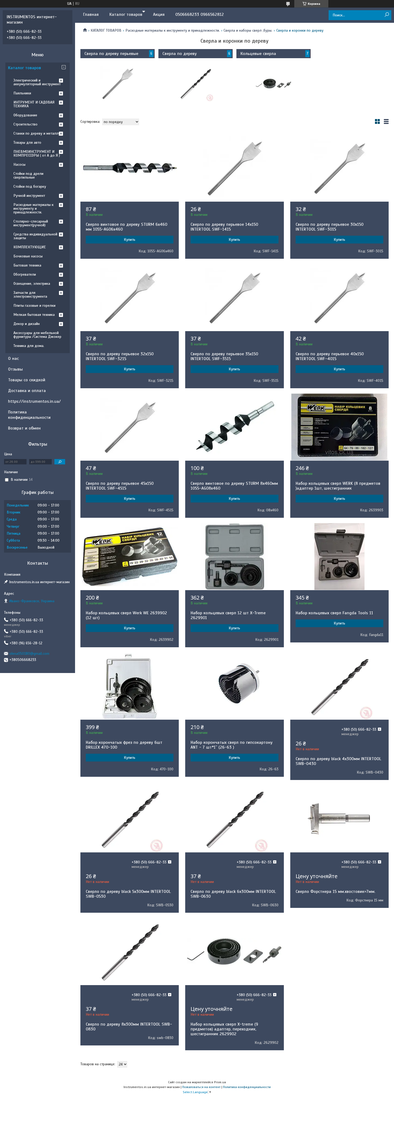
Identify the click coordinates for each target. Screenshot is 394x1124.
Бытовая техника (27, 265)
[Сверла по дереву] (195, 83)
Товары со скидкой (26, 380)
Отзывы (15, 369)
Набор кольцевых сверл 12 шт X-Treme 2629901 (228, 615)
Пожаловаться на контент (201, 1087)
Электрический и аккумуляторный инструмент (37, 82)
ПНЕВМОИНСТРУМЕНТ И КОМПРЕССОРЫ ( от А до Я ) (36, 153)
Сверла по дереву (179, 53)
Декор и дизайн (26, 323)
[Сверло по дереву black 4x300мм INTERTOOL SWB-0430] (339, 686)
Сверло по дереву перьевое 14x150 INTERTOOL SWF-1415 (224, 227)
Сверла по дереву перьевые (111, 53)
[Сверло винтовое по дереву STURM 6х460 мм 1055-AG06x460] (129, 168)
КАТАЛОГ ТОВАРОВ (106, 30)
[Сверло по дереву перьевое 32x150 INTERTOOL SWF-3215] (129, 297)
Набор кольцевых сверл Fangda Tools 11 (334, 613)
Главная (91, 14)
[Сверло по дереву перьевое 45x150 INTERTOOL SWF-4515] (129, 427)
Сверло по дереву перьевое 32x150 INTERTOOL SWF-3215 (120, 356)
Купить (129, 239)
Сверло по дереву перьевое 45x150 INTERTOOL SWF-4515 (120, 486)
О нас (13, 358)
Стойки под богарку (29, 186)
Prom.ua (220, 1082)
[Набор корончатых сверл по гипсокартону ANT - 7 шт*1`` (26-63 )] (234, 686)
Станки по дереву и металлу (36, 133)
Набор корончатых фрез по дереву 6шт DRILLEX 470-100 (124, 745)
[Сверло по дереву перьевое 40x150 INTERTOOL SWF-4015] (339, 297)
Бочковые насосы (28, 256)
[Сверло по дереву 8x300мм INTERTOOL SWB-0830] (129, 951)
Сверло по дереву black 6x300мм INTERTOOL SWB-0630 (233, 894)
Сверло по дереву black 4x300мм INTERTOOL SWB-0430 (338, 761)
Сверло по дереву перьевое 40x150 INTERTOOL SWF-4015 (330, 356)
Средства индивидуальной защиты (35, 236)
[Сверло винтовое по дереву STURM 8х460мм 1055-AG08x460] (234, 427)
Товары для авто (27, 142)
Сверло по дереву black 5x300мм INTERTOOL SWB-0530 (128, 894)
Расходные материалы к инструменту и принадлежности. (172, 30)
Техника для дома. (28, 345)
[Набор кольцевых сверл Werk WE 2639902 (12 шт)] (129, 556)
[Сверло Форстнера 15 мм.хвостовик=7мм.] (339, 818)
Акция (159, 14)
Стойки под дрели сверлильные (28, 175)
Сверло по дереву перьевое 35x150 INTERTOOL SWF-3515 (224, 356)
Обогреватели (24, 274)
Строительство (25, 124)
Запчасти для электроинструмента (30, 294)
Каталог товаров (125, 14)
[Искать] (386, 15)
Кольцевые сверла (258, 53)
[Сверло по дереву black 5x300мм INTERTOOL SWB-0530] (129, 818)
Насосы (19, 164)
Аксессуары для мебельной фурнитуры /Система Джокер (37, 335)
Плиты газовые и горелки (34, 305)
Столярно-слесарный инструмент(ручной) (30, 223)
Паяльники (22, 93)
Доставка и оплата (27, 390)
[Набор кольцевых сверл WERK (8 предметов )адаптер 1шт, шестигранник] (339, 427)
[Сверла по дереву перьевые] (117, 83)
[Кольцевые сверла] (273, 83)
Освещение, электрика (31, 283)
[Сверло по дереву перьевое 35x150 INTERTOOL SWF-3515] (234, 297)
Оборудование (25, 115)
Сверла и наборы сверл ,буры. (248, 30)
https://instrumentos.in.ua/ (34, 401)
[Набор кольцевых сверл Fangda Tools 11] (339, 556)
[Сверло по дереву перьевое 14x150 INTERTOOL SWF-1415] (234, 168)
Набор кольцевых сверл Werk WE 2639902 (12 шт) (126, 615)
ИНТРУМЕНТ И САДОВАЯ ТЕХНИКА (33, 104)
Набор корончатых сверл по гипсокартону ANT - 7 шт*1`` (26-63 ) (232, 745)
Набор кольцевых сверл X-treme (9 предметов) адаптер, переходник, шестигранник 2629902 (224, 1029)
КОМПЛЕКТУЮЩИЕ (29, 247)
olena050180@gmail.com (29, 653)
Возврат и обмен (24, 428)
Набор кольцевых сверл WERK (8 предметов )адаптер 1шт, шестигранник (338, 486)
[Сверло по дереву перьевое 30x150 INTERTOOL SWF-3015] (339, 168)
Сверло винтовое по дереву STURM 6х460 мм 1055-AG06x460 (126, 227)
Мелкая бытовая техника (34, 314)
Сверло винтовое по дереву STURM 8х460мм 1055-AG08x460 (234, 486)
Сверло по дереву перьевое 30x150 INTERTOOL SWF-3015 (329, 227)
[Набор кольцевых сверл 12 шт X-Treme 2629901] (234, 556)
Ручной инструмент (29, 195)
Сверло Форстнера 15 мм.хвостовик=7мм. (335, 891)
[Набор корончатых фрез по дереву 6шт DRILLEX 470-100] (129, 686)
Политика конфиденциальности (29, 414)
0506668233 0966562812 (199, 14)
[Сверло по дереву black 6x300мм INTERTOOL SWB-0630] (234, 818)
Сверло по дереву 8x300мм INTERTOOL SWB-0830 (129, 1026)
